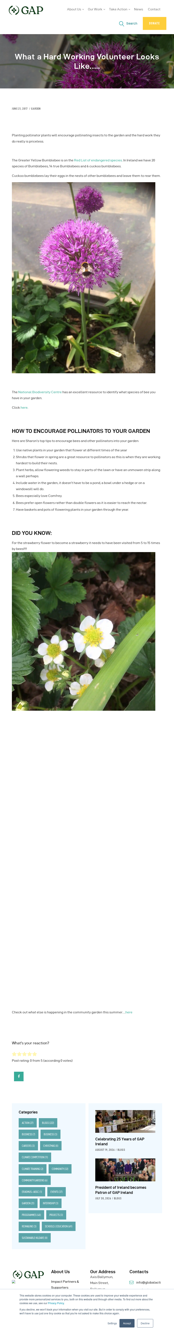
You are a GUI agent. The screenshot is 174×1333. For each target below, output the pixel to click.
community (60, 1169)
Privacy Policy (56, 1303)
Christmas (50, 1145)
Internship (50, 1203)
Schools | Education (58, 1226)
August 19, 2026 (105, 1149)
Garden (36, 108)
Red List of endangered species (98, 160)
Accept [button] (127, 1323)
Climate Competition (35, 1157)
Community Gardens (35, 1180)
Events (57, 1191)
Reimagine (29, 1226)
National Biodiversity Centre (40, 392)
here (24, 407)
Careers (28, 1145)
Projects (56, 1215)
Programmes (31, 1215)
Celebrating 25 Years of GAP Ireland (119, 1141)
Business (28, 1134)
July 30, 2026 (103, 1198)
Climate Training (32, 1169)
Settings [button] (112, 1323)
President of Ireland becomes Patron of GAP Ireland (120, 1190)
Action (28, 1123)
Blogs (48, 1123)
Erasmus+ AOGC (32, 1191)
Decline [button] (145, 1323)
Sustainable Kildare (35, 1237)
